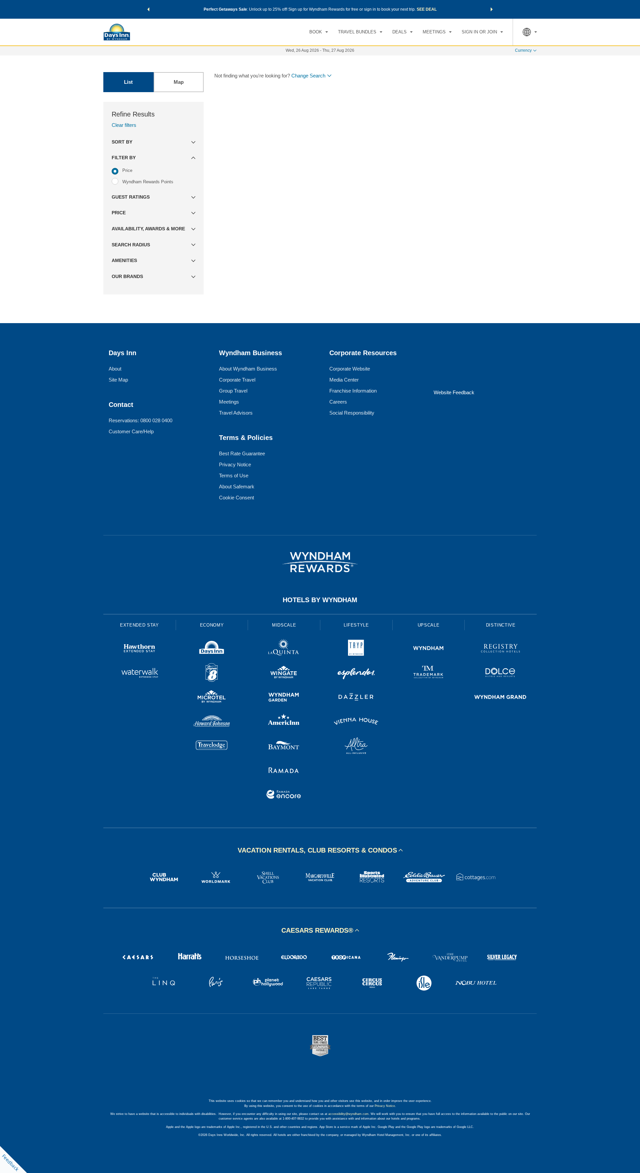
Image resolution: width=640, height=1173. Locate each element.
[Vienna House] (356, 722)
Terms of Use (233, 475)
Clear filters (124, 125)
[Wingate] (284, 673)
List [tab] (128, 82)
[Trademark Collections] (428, 673)
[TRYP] (356, 649)
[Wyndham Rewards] (319, 562)
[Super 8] (212, 673)
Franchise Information (353, 391)
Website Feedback (454, 392)
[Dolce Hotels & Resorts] (500, 673)
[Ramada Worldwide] (284, 771)
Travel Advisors (236, 413)
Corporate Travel (237, 380)
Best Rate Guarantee (242, 453)
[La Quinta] (284, 649)
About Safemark (236, 486)
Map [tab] (179, 82)
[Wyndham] (428, 649)
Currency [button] (523, 50)
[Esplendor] (356, 673)
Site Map (118, 380)
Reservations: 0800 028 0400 (140, 420)
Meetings (229, 402)
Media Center (344, 380)
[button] (148, 9)
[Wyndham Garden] (284, 698)
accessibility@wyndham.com (348, 1114)
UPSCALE (429, 625)
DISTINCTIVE (501, 625)
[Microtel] (212, 698)
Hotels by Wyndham (320, 600)
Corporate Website (349, 369)
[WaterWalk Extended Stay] (139, 673)
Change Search (308, 75)
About (115, 369)
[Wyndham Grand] (500, 698)
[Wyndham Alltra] (356, 746)
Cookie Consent (236, 497)
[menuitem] (318, 32)
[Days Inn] (212, 649)
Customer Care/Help (131, 431)
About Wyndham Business (248, 369)
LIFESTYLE (356, 625)
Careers (338, 402)
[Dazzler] (356, 698)
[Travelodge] (212, 746)
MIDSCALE (284, 625)
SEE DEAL (427, 9)
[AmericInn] (284, 722)
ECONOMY (212, 625)
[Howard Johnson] (212, 722)
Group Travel (233, 391)
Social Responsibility (351, 413)
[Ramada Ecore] (284, 795)
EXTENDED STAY (139, 625)
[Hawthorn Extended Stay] (139, 649)
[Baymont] (284, 746)
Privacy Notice (235, 464)
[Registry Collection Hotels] (500, 649)
